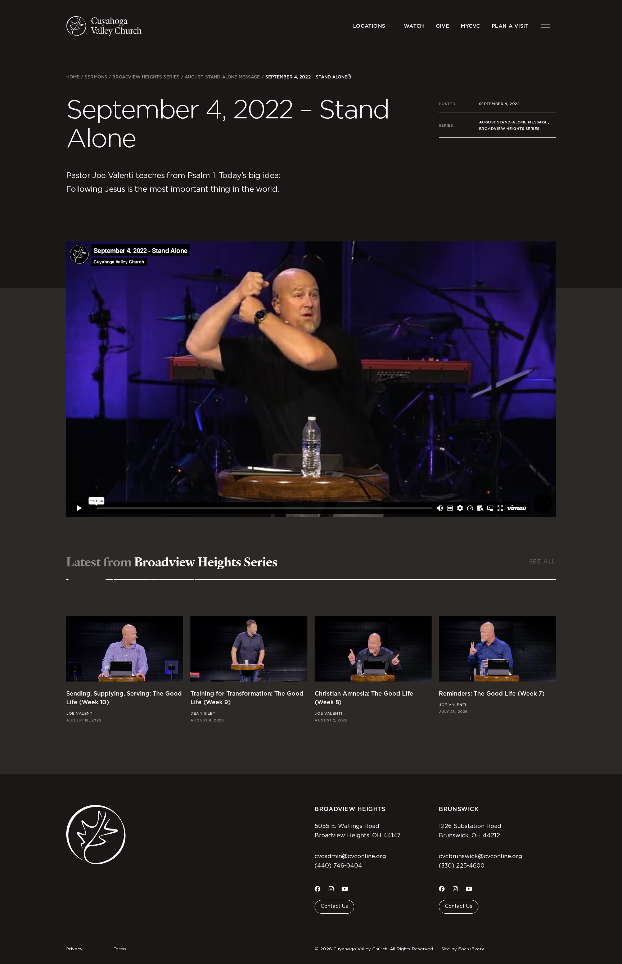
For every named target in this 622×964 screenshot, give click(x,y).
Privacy (74, 949)
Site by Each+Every (462, 949)
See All (542, 561)
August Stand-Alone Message (222, 77)
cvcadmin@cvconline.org (350, 856)
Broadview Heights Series (146, 77)
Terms (120, 949)
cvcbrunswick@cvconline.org (480, 856)
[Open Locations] (389, 26)
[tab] (87, 584)
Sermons (96, 77)
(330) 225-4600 (461, 866)
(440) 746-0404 (338, 866)
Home (73, 77)
